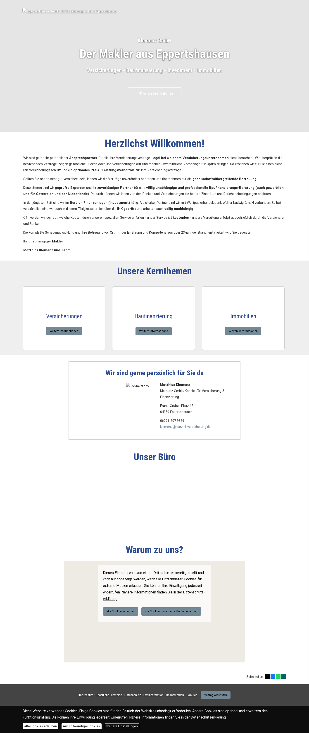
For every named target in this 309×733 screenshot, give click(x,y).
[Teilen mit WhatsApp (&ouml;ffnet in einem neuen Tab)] (278, 676)
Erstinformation (153, 695)
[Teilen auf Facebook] (273, 676)
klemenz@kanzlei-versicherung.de (185, 427)
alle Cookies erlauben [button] (121, 611)
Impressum (85, 695)
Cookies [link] (191, 695)
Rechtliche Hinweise (109, 695)
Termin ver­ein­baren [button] (156, 93)
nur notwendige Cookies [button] (81, 726)
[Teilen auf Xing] (283, 676)
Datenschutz (132, 695)
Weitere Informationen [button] (153, 331)
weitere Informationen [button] (64, 331)
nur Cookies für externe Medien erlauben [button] (171, 611)
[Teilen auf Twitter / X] (267, 676)
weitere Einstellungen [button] (122, 726)
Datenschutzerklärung (208, 717)
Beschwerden (175, 695)
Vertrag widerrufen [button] (215, 695)
